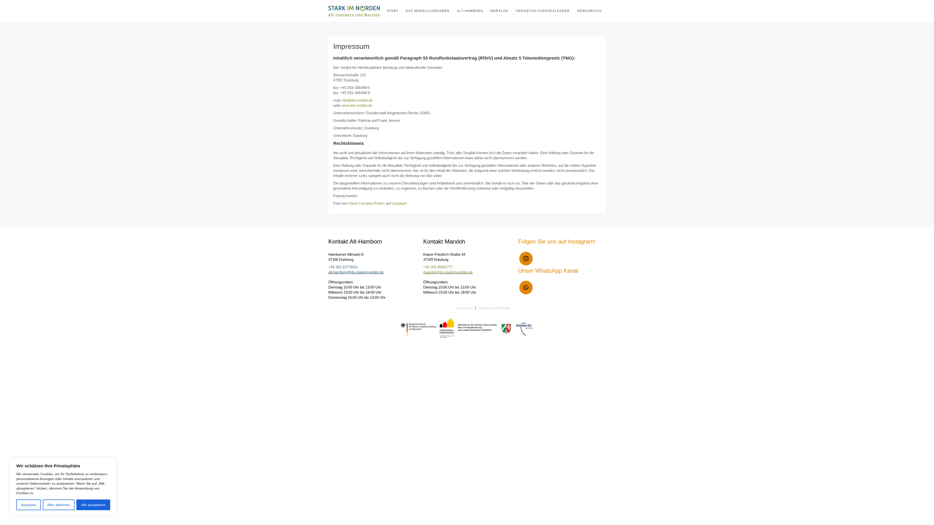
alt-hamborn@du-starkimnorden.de (356, 272)
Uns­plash (399, 203)
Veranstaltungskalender (543, 11)
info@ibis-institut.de (357, 100)
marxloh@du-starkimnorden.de (448, 272)
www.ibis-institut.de (356, 105)
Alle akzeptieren (93, 505)
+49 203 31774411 (343, 267)
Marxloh (500, 11)
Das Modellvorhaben (428, 11)
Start (392, 11)
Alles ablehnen (58, 505)
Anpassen (28, 505)
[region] (63, 486)
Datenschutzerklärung (494, 308)
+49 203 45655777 (438, 267)
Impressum (351, 46)
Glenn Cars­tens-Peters (366, 203)
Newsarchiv (589, 11)
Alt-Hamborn (470, 11)
